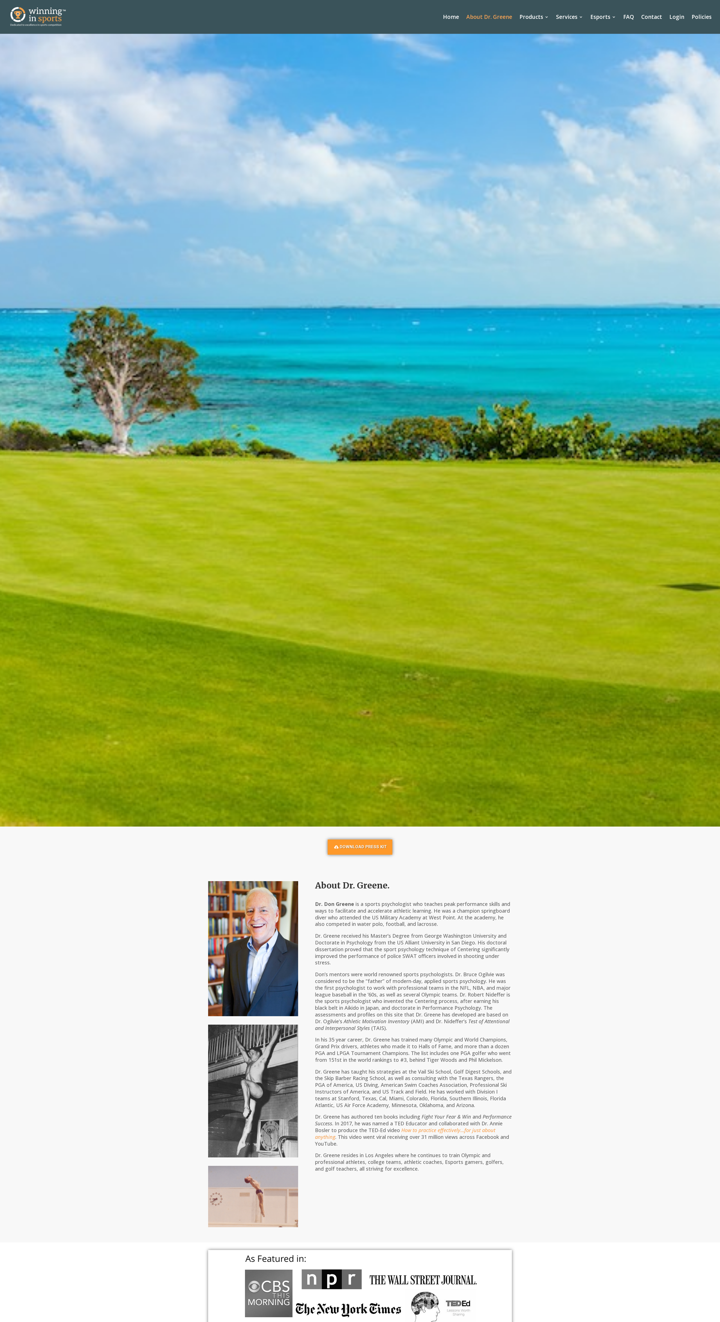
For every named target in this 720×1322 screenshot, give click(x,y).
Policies (702, 18)
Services (566, 18)
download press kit (363, 846)
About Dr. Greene (489, 18)
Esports (600, 18)
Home (451, 18)
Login (676, 18)
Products (531, 18)
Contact (651, 18)
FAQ (628, 18)
